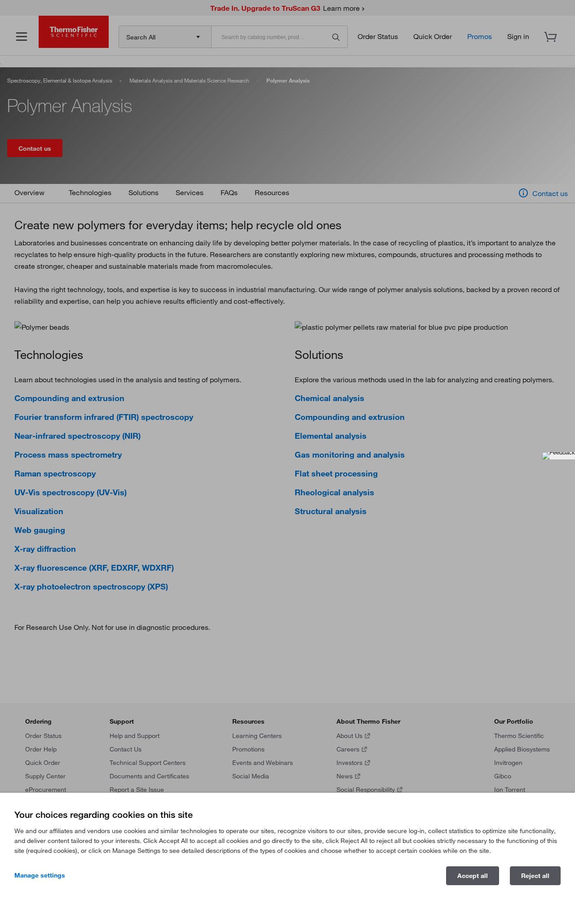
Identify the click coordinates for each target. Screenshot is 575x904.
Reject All (535, 876)
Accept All (472, 876)
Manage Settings (39, 875)
